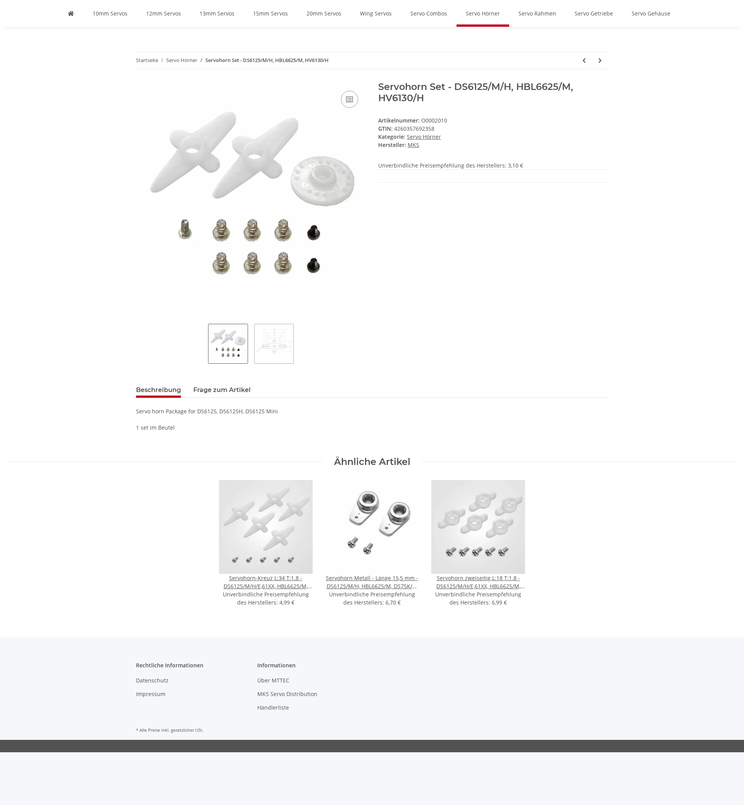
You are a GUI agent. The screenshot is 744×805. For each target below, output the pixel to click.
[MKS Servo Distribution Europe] (71, 13)
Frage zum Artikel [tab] (222, 390)
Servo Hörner (424, 136)
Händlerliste (273, 707)
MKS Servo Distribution (287, 694)
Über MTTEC (273, 680)
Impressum (150, 694)
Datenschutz (152, 680)
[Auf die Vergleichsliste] (349, 99)
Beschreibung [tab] (158, 390)
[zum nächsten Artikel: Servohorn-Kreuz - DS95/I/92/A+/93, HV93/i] (600, 60)
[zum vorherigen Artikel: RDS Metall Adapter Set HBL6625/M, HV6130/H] (584, 60)
